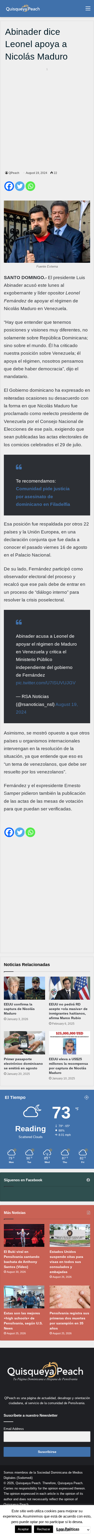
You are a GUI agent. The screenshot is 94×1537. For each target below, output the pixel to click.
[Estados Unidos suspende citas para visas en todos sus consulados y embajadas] (70, 1235)
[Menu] (88, 10)
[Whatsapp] (30, 186)
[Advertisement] (47, 118)
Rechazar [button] (43, 1529)
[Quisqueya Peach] (23, 8)
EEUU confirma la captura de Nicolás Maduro (19, 1008)
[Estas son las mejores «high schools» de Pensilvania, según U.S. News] (24, 1297)
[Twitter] (20, 186)
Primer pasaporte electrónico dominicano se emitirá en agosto (23, 1063)
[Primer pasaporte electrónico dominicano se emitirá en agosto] (24, 1042)
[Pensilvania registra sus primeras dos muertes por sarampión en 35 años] (70, 1297)
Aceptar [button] (23, 1529)
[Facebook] (9, 186)
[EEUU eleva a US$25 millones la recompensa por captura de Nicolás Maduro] (69, 1042)
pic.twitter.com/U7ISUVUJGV (46, 682)
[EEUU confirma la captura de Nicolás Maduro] (24, 988)
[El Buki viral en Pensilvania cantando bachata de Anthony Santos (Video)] (24, 1235)
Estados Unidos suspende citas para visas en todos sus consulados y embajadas (66, 1262)
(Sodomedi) (25, 1478)
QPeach (14, 173)
